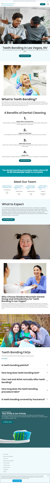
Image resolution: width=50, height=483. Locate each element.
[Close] (48, 476)
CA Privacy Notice (6, 462)
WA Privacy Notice (6, 467)
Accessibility (5, 469)
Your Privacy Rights (17, 480)
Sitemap (4, 471)
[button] (48, 4)
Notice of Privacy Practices (8, 456)
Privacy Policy (5, 454)
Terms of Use (5, 458)
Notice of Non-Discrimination (8, 460)
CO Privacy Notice (6, 465)
